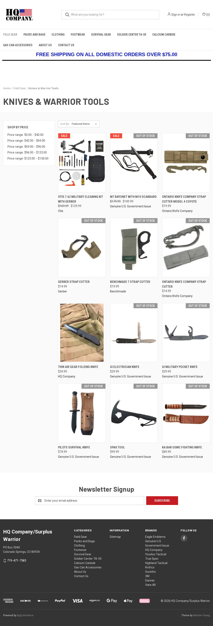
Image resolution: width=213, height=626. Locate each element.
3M (147, 576)
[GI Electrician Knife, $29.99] (134, 332)
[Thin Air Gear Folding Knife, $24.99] (82, 332)
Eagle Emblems (155, 536)
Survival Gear (101, 34)
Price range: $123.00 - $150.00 (27, 158)
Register (189, 14)
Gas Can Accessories (17, 45)
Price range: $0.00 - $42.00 (25, 135)
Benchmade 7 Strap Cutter (130, 282)
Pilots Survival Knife (74, 447)
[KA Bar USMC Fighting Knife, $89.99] (186, 413)
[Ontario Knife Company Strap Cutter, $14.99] (186, 247)
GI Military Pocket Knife (180, 367)
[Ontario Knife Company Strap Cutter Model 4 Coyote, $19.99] (186, 163)
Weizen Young (201, 615)
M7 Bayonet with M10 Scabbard (133, 197)
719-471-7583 (16, 560)
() (208, 14)
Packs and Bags (34, 34)
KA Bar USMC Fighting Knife (182, 447)
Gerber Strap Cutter (74, 282)
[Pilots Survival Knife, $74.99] (82, 413)
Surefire (150, 571)
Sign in (175, 14)
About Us (45, 45)
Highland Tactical (156, 563)
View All (150, 584)
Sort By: (64, 123)
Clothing (58, 34)
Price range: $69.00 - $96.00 (26, 146)
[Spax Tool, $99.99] (134, 413)
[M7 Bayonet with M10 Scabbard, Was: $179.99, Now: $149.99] (134, 163)
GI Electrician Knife (124, 367)
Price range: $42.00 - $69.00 (26, 140)
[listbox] (85, 124)
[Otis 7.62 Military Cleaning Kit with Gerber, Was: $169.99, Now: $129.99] (82, 163)
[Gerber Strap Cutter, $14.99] (82, 247)
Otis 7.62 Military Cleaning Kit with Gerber (80, 199)
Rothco (150, 567)
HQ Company (153, 550)
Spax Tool (117, 447)
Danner (150, 580)
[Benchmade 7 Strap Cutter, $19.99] (134, 247)
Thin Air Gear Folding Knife (78, 367)
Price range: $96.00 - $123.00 (27, 152)
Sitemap (115, 536)
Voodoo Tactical (155, 554)
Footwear (78, 34)
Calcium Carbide (163, 34)
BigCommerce (25, 615)
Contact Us (66, 45)
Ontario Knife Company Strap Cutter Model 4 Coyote (184, 199)
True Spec (152, 558)
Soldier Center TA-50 (131, 34)
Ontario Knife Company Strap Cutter (184, 284)
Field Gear (10, 34)
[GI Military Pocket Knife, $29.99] (186, 332)
